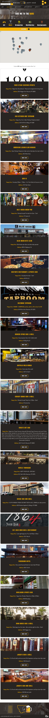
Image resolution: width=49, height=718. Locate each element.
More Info (24, 95)
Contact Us (37, 6)
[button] (30, 50)
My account (45, 6)
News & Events (18, 6)
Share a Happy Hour (28, 6)
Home (3, 6)
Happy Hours (9, 6)
